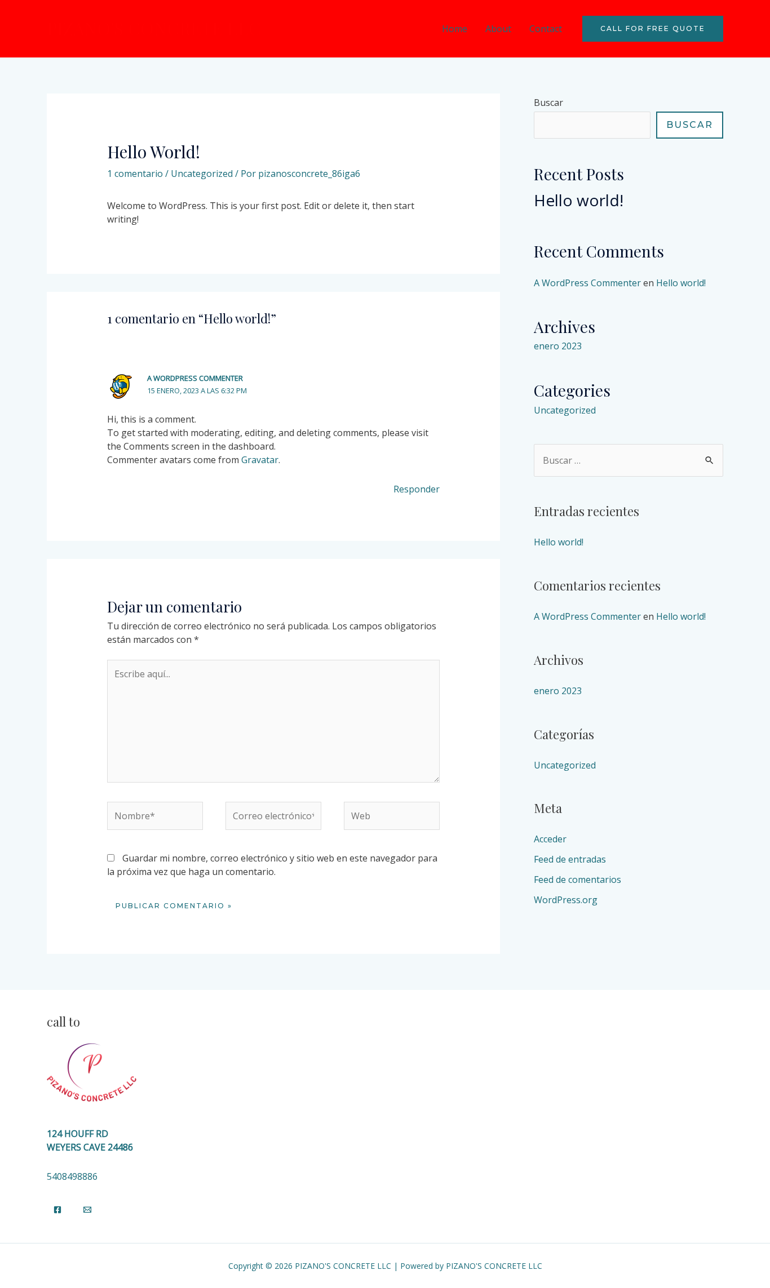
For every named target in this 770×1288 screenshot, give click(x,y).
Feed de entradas (570, 859)
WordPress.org (566, 900)
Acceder (550, 839)
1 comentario (135, 173)
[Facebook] (57, 1209)
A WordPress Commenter (195, 378)
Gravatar (259, 460)
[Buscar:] (628, 460)
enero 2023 (558, 346)
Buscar (548, 102)
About (498, 29)
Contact (545, 29)
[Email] (87, 1209)
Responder (416, 489)
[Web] (392, 817)
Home (454, 29)
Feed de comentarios (577, 879)
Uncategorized (202, 173)
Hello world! (578, 200)
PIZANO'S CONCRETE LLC (154, 28)
